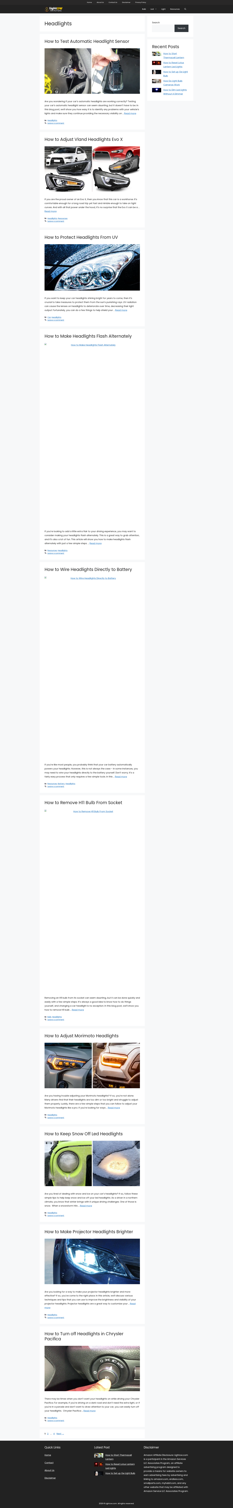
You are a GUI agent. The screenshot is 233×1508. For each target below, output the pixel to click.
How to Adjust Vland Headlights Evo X (84, 139)
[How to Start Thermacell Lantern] (156, 54)
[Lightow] (54, 9)
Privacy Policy (140, 2)
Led (152, 9)
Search (156, 22)
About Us (100, 2)
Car (49, 317)
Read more (130, 113)
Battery (61, 783)
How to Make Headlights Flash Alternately (88, 336)
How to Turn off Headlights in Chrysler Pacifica (84, 1336)
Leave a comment (55, 123)
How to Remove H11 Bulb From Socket (83, 803)
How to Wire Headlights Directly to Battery (88, 569)
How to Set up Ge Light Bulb (120, 1473)
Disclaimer (126, 2)
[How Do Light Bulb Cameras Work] (156, 82)
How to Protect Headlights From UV (81, 237)
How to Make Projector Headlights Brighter (89, 1232)
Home (89, 2)
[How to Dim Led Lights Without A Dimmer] (156, 91)
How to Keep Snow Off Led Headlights (84, 1134)
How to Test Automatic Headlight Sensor (87, 41)
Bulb (144, 9)
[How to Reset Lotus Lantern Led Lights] (156, 63)
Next (60, 1433)
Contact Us (113, 2)
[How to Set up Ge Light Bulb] (156, 72)
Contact (49, 1462)
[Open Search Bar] (185, 9)
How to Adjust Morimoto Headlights (82, 1036)
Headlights (52, 120)
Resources (175, 9)
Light (163, 9)
